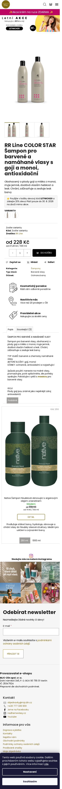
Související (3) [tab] (24, 329)
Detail (31, 517)
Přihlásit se (13, 653)
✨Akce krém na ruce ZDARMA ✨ (31, 12)
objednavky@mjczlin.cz (20, 702)
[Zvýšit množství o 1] (27, 253)
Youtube (12, 716)
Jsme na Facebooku (18, 709)
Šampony (35, 268)
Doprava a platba (12, 730)
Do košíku (46, 252)
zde (46, 764)
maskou (42, 376)
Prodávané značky (12, 747)
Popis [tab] (10, 329)
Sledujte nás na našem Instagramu (32, 559)
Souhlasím (30, 781)
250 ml (24, 540)
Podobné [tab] (12, 400)
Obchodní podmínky (14, 740)
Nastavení (30, 772)
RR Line (19, 233)
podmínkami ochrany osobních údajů (27, 642)
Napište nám (9, 737)
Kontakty (7, 733)
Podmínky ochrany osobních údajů (21, 744)
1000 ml (36, 540)
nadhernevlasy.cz (17, 713)
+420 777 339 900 (17, 705)
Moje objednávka (12, 751)
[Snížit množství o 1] (12, 253)
